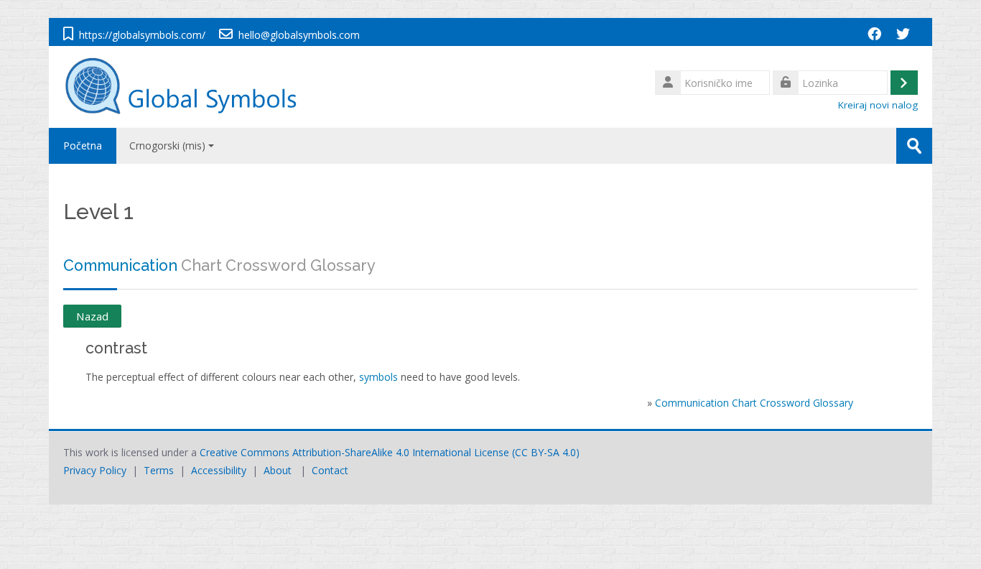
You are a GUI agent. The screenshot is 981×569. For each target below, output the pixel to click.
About (278, 470)
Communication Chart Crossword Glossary (754, 403)
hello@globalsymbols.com (299, 35)
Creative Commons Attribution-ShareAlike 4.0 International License (354, 452)
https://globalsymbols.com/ (142, 35)
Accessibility (218, 470)
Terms (159, 470)
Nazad (92, 316)
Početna (82, 145)
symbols (378, 377)
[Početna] (188, 86)
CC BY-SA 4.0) (547, 452)
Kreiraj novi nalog (878, 104)
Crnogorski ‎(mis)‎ (167, 145)
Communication (120, 265)
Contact (330, 470)
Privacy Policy (94, 470)
